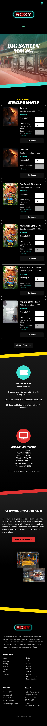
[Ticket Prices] (23, 372)
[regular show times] (23, 436)
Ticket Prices (23, 383)
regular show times (23, 446)
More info (23, 115)
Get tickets (32, 141)
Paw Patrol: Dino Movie (30, 184)
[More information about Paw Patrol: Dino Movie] (10, 205)
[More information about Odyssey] (10, 125)
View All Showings (23, 345)
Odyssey (24, 108)
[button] (23, 26)
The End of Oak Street (30, 302)
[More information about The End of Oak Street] (10, 323)
